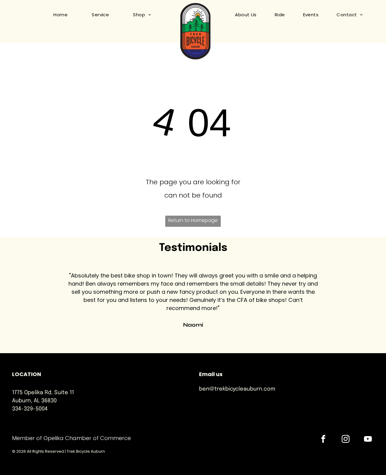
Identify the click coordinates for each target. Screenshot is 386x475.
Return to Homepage (193, 220)
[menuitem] (54, 15)
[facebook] (323, 439)
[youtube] (368, 439)
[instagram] (346, 439)
